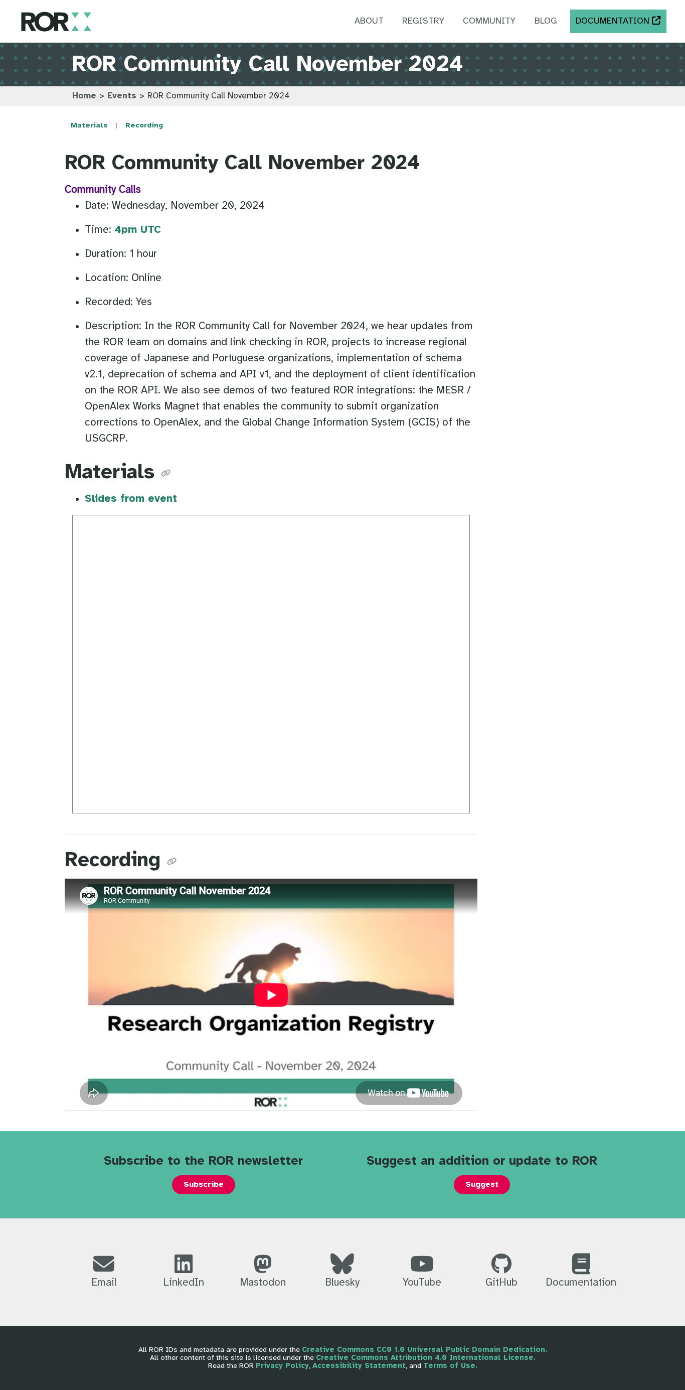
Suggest (481, 1184)
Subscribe (204, 1184)
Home (84, 96)
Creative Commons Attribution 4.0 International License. (426, 1358)
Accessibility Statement (359, 1366)
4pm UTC (137, 229)
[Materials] (165, 472)
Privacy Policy (282, 1366)
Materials (89, 125)
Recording (144, 125)
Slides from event (131, 498)
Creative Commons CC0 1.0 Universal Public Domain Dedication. (424, 1350)
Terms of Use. (450, 1366)
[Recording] (172, 860)
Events (121, 96)
